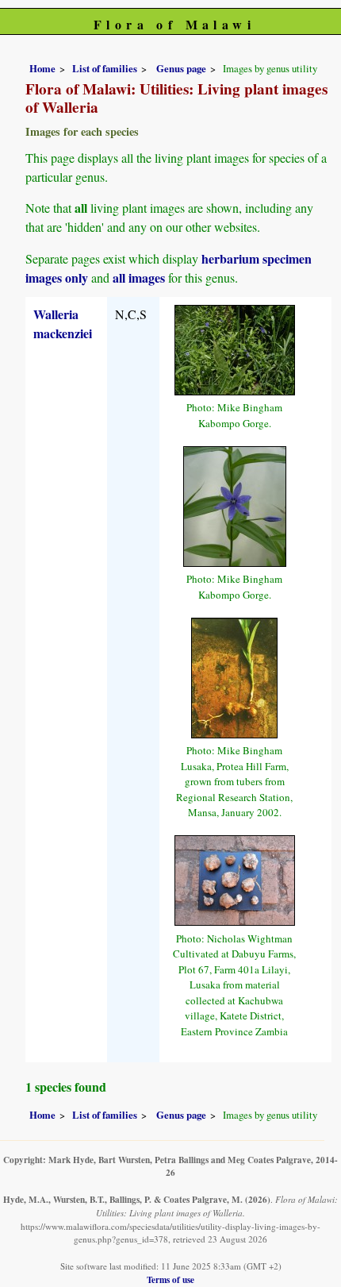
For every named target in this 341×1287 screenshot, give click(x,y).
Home (42, 68)
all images (139, 277)
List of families (104, 68)
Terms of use (170, 1279)
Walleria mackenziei (62, 323)
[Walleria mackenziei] (234, 347)
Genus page (181, 68)
